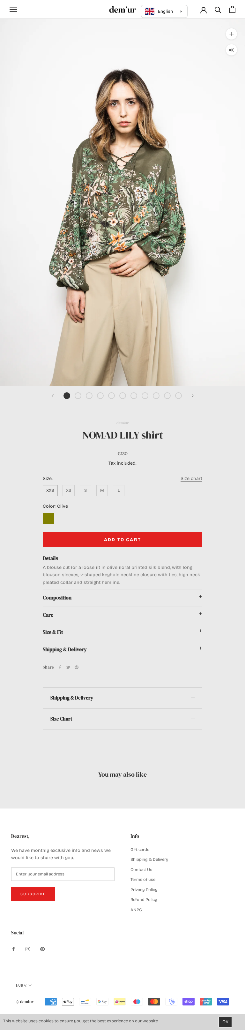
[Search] (218, 9)
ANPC (136, 909)
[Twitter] (68, 667)
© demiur (24, 1002)
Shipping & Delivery (65, 649)
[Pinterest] (76, 667)
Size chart (191, 478)
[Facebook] (60, 667)
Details (50, 558)
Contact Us (141, 869)
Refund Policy (143, 899)
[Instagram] (28, 949)
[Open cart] (232, 9)
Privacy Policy (144, 889)
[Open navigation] (13, 9)
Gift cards (139, 849)
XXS (50, 490)
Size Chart (61, 718)
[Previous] (53, 395)
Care (48, 615)
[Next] (193, 395)
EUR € (21, 985)
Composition (57, 597)
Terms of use (142, 879)
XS (68, 490)
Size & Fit (53, 632)
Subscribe (33, 894)
